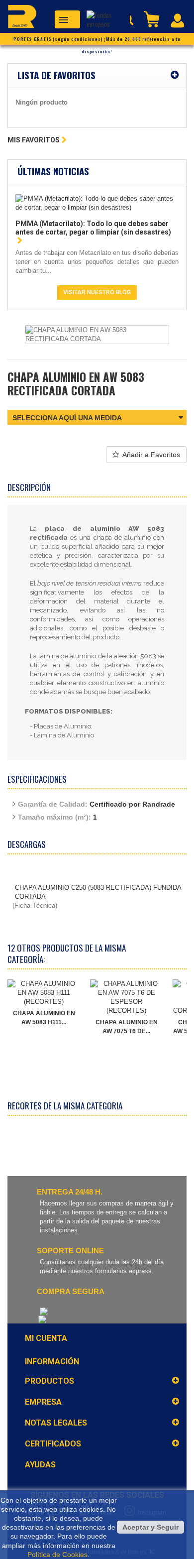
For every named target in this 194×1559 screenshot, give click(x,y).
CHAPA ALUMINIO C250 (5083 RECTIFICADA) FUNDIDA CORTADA (98, 892)
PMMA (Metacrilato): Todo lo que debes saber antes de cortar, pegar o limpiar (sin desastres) (93, 228)
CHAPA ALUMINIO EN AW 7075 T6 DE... (127, 1027)
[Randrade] (18, 18)
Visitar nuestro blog (97, 292)
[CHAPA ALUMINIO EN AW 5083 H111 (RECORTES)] (43, 992)
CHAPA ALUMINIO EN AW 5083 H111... (44, 1018)
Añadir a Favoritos (151, 455)
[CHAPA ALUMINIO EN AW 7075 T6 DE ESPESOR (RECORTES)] (126, 997)
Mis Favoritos (33, 140)
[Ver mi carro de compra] (152, 18)
